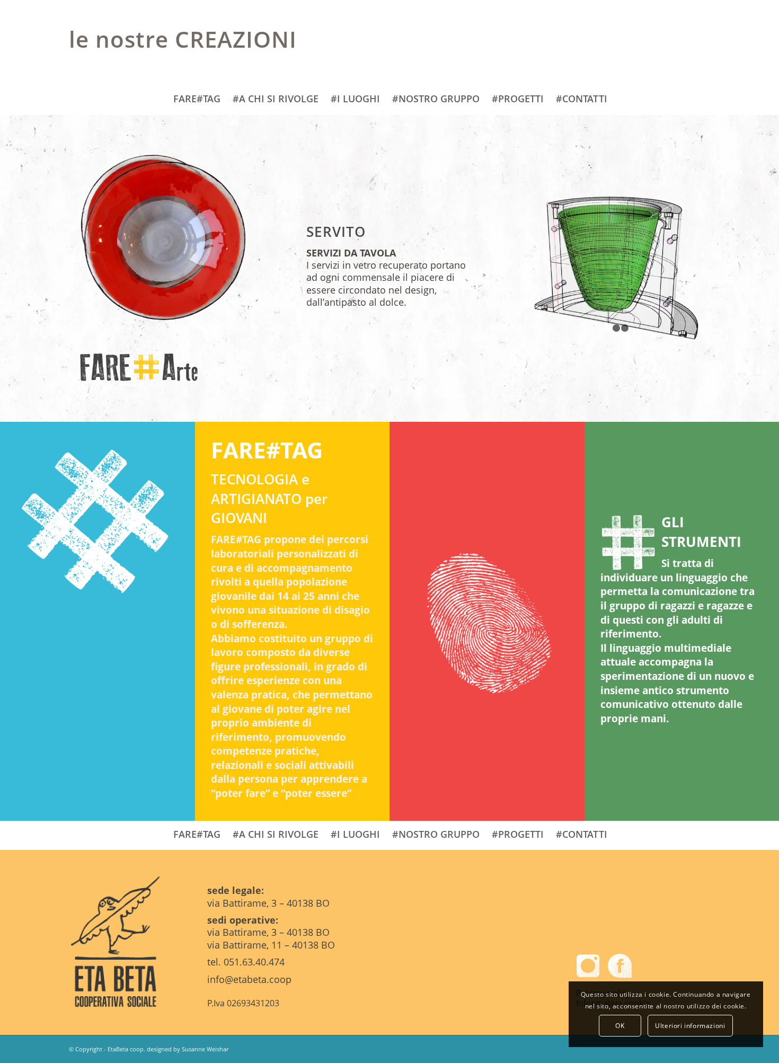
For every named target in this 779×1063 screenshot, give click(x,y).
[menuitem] (196, 100)
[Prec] (556, 268)
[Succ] (676, 268)
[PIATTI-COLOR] (162, 236)
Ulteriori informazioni (690, 1025)
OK (619, 1025)
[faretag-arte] (162, 369)
